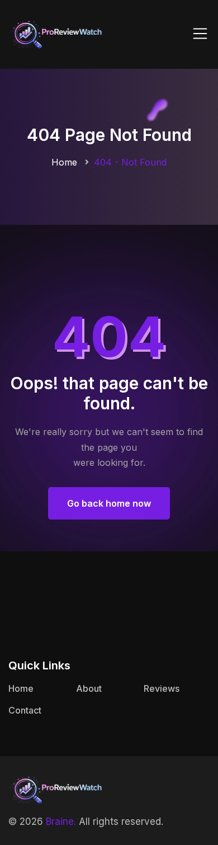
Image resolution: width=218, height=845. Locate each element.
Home (64, 162)
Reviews (161, 688)
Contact (24, 710)
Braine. (61, 821)
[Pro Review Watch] (55, 33)
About (89, 688)
